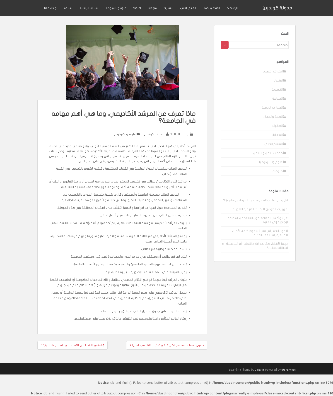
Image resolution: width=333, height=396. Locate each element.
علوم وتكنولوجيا (116, 8)
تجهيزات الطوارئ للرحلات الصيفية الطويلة (261, 209)
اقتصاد (137, 8)
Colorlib (260, 369)
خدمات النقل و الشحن (268, 153)
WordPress (288, 369)
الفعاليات (276, 135)
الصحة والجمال (211, 8)
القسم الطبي (188, 8)
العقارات (168, 8)
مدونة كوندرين (277, 7)
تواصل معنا (50, 8)
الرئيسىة (232, 8)
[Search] (225, 45)
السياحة (68, 8)
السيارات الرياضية (89, 8)
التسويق (277, 89)
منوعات (152, 8)
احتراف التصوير (273, 71)
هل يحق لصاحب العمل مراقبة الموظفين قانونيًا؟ (256, 200)
